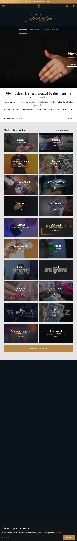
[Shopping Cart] (73, 6)
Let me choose (5, 537)
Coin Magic (54, 110)
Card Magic (27, 110)
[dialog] (38, 532)
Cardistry (41, 110)
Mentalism (67, 110)
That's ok (69, 537)
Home (38, 6)
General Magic (11, 110)
